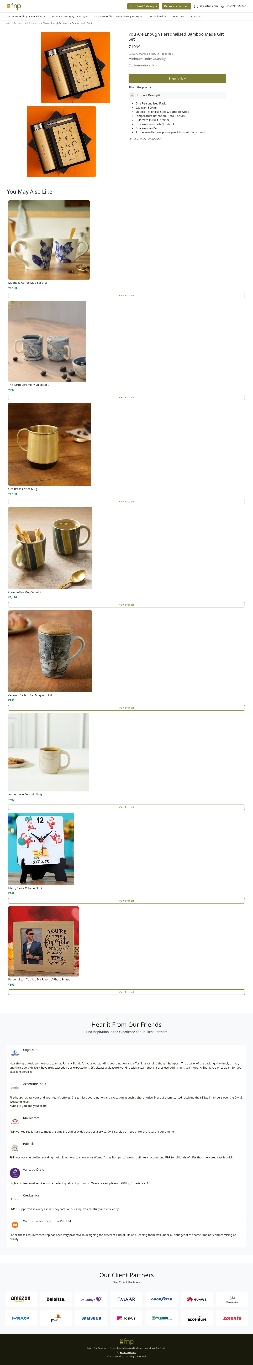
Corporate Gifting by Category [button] (68, 16)
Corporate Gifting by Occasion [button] (24, 16)
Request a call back (176, 6)
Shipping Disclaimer (134, 1348)
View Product (126, 295)
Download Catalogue (143, 6)
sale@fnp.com (208, 6)
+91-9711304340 (235, 6)
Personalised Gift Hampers (27, 23)
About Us (195, 16)
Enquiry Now (177, 78)
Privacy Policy (116, 1348)
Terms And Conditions (97, 1348)
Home (8, 23)
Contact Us (178, 16)
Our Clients (160, 1348)
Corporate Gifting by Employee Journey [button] (117, 16)
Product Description (150, 95)
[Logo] (14, 6)
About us (149, 1348)
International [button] (156, 16)
